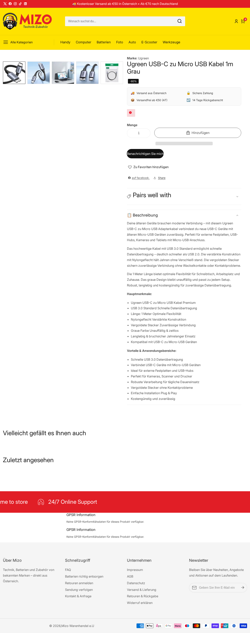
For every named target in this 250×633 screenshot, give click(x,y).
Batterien (104, 42)
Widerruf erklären (140, 603)
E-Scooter (149, 42)
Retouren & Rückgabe (142, 596)
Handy (65, 42)
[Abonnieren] (242, 587)
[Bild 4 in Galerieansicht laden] (87, 73)
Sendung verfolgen (79, 590)
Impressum (135, 570)
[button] (184, 143)
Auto (132, 42)
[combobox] (125, 21)
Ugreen (143, 58)
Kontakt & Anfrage (78, 596)
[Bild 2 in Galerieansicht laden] (38, 73)
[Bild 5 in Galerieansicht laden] (112, 73)
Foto (119, 42)
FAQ (68, 570)
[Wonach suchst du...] (179, 21)
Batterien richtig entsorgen (84, 576)
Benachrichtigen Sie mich (145, 154)
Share (161, 177)
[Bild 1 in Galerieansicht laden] (14, 73)
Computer (83, 42)
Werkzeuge (171, 42)
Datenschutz (136, 583)
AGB (130, 576)
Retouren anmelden (79, 583)
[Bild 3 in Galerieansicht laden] (63, 73)
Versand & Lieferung (141, 590)
